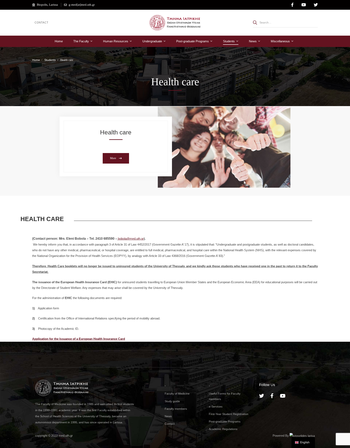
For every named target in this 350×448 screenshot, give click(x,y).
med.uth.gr (66, 435)
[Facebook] (272, 395)
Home (36, 60)
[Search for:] (285, 22)
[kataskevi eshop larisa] (302, 435)
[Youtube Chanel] (282, 395)
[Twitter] (261, 395)
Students (50, 60)
